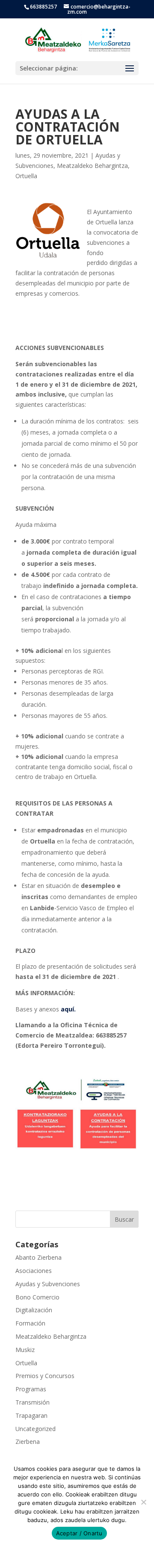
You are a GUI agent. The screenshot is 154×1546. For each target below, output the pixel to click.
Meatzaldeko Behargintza (92, 166)
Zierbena (27, 1441)
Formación (30, 1323)
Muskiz (25, 1350)
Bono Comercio (37, 1297)
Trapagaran (31, 1415)
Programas (30, 1389)
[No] (143, 1502)
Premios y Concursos (44, 1376)
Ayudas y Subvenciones (47, 1284)
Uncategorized (35, 1429)
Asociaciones (33, 1271)
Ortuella (26, 176)
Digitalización (33, 1310)
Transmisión (32, 1402)
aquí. (69, 1009)
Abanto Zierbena (38, 1257)
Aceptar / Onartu (79, 1533)
